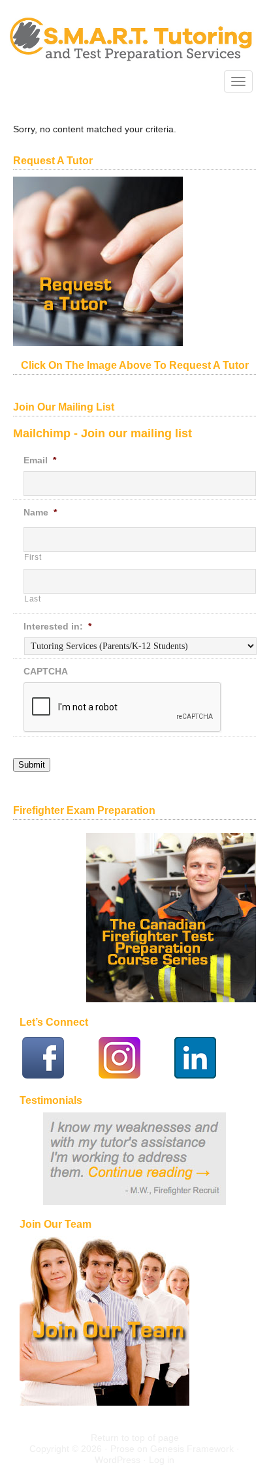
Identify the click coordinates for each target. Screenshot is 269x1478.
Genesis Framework (192, 1448)
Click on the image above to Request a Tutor (135, 365)
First (32, 557)
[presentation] (123, 707)
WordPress (117, 1460)
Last (32, 598)
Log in (161, 1460)
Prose (122, 1448)
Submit (31, 765)
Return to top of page (135, 1437)
